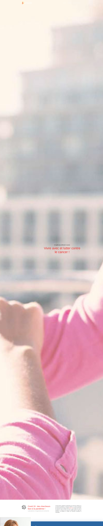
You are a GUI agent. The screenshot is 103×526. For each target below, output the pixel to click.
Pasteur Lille (71, 507)
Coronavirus (69, 2)
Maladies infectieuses (76, 2)
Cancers (64, 2)
